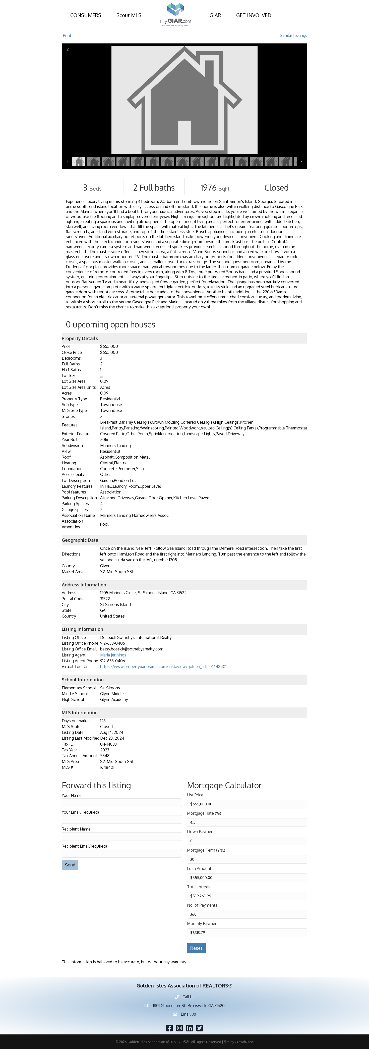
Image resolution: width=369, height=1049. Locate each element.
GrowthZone (244, 1042)
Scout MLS (128, 15)
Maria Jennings (113, 654)
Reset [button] (196, 948)
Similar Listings (293, 35)
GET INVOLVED (253, 15)
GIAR (215, 15)
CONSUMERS (85, 15)
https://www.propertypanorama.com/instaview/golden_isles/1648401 (163, 666)
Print (67, 35)
